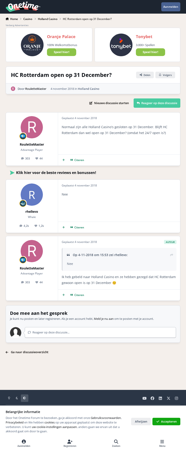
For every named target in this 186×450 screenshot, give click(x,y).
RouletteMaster (35, 89)
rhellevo (31, 211)
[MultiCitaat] (64, 160)
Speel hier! (61, 52)
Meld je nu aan (104, 319)
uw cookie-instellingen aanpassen (54, 427)
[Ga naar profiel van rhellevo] (32, 194)
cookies (49, 422)
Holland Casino (88, 89)
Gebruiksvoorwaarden (106, 418)
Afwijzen (141, 421)
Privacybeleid (15, 422)
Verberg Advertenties (17, 25)
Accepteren (169, 421)
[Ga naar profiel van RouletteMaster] (13, 88)
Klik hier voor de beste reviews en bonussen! (56, 172)
